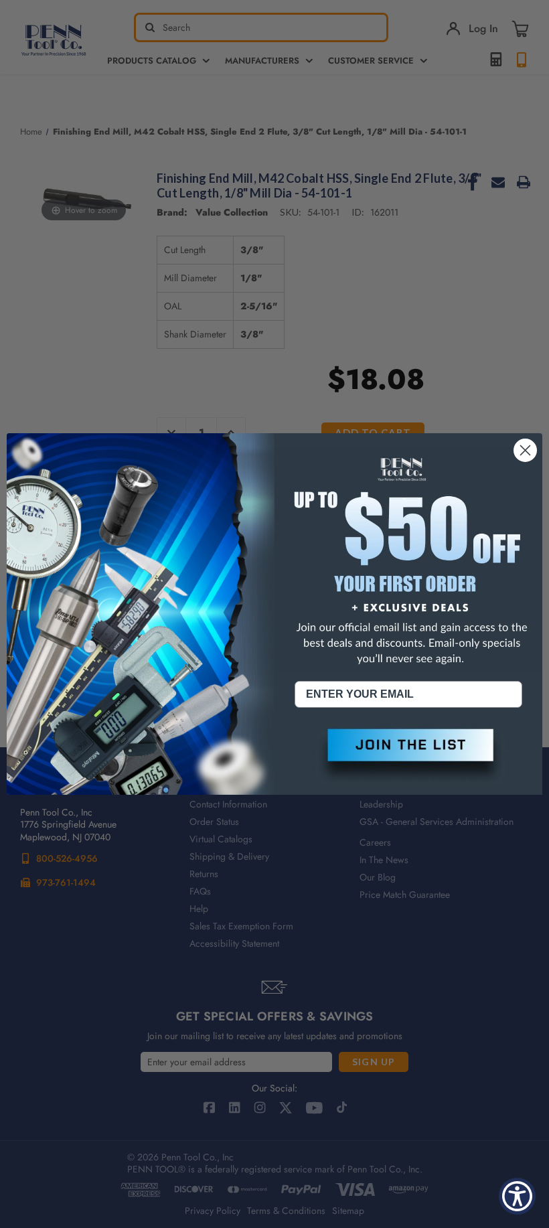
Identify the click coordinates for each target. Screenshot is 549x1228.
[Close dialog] (525, 450)
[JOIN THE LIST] (408, 756)
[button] (408, 756)
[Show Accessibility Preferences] (517, 1196)
